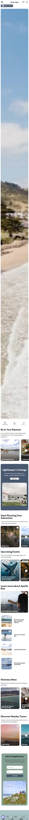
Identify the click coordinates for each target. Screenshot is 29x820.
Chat (23, 817)
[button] (26, 450)
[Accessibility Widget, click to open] (3, 817)
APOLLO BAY (14, 2)
